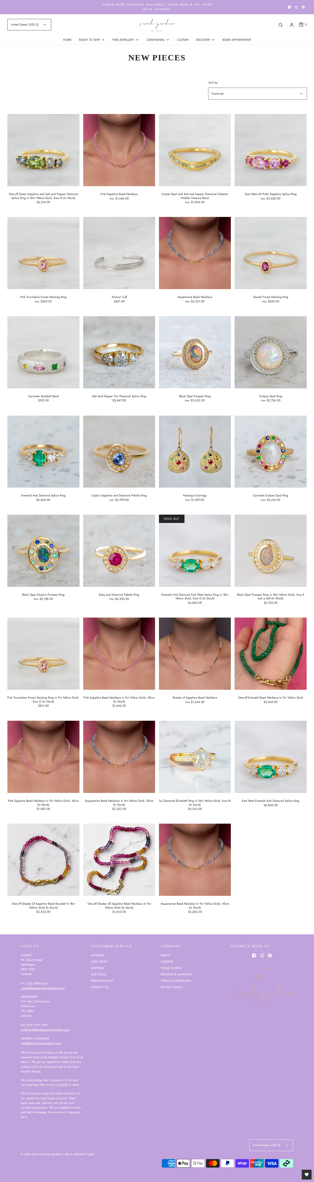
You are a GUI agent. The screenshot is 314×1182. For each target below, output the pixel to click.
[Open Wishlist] (307, 1175)
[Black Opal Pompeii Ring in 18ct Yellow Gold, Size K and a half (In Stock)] (271, 551)
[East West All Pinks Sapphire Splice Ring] (271, 150)
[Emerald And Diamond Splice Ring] (43, 452)
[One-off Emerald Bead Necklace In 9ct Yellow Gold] (271, 654)
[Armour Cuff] (119, 253)
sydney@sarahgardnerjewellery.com (43, 988)
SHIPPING (97, 968)
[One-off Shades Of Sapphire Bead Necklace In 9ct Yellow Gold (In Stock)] (119, 860)
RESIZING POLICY (102, 981)
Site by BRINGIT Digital (79, 1154)
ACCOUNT (98, 955)
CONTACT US (99, 987)
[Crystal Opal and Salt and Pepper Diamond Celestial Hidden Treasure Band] (195, 150)
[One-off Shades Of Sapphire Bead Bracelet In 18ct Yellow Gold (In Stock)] (43, 860)
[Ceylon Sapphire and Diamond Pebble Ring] (119, 452)
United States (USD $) (25, 24)
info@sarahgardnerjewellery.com (41, 1043)
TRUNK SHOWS (171, 968)
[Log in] (292, 25)
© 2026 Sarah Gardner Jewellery (41, 1154)
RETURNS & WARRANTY (177, 974)
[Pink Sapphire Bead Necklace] (119, 150)
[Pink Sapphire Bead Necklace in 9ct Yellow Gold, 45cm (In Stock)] (43, 757)
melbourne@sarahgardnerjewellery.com (45, 1029)
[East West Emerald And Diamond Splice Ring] (271, 757)
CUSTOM (183, 40)
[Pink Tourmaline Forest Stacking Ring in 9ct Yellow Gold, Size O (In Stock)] (43, 654)
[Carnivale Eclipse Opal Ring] (271, 452)
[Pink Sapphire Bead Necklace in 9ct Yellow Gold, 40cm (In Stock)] (119, 654)
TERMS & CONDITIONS (176, 981)
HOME (67, 40)
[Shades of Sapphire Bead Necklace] (195, 654)
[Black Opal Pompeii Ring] (195, 352)
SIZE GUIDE (98, 974)
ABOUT (165, 955)
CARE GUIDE (99, 961)
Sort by (213, 82)
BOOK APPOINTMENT (236, 40)
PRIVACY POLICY (172, 987)
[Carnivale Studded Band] (43, 352)
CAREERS (167, 961)
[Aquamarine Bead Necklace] (195, 253)
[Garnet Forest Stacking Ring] (271, 253)
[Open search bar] (280, 24)
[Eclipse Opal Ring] (271, 352)
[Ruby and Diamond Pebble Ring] (119, 551)
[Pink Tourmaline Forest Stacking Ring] (43, 253)
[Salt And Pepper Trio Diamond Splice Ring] (119, 352)
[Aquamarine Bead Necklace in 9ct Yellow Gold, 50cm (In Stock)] (119, 757)
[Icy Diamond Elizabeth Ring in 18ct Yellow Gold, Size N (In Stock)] (195, 757)
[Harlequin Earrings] (195, 452)
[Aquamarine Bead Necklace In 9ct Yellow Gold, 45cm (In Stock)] (195, 860)
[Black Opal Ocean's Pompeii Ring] (43, 551)
